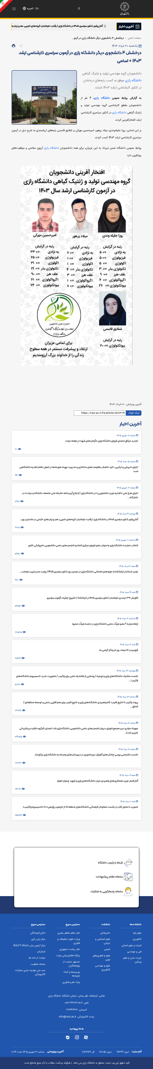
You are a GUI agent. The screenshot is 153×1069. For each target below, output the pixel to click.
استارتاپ (41, 952)
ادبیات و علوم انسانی (131, 946)
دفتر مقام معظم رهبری (68, 933)
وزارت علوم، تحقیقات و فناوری (68, 941)
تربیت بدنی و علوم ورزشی (132, 960)
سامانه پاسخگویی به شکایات (106, 891)
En (37, 9)
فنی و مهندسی (134, 952)
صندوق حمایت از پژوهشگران (71, 964)
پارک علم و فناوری (71, 982)
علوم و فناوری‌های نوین (101, 958)
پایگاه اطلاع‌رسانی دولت (68, 956)
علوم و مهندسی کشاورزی (102, 968)
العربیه (30, 9)
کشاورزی (137, 939)
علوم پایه (137, 933)
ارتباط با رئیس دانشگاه (110, 862)
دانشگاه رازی (133, 80)
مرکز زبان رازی (38, 939)
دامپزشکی (105, 933)
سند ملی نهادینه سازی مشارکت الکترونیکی (30, 972)
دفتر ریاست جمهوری (70, 949)
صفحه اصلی (134, 38)
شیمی (107, 949)
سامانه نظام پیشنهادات (109, 876)
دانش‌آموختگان (37, 933)
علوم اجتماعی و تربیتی (102, 941)
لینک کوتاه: (133, 412)
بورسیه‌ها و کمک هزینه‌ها (71, 974)
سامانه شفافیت (38, 964)
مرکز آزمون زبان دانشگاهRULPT (29, 946)
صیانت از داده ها (37, 958)
